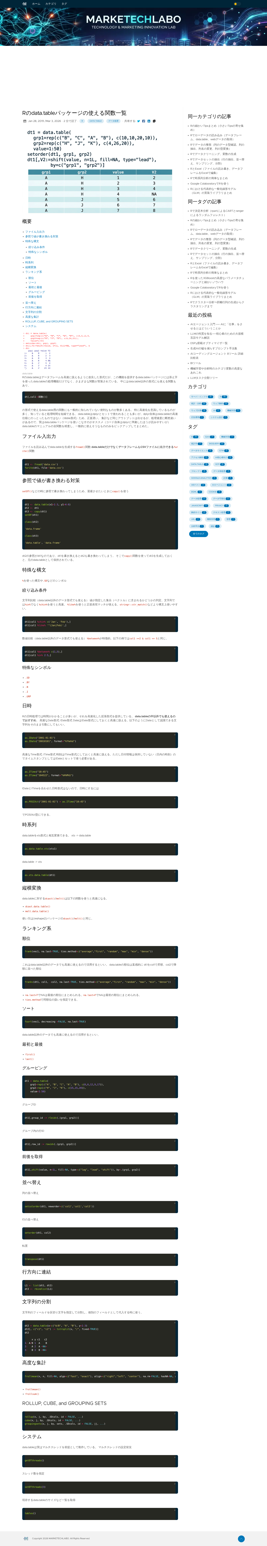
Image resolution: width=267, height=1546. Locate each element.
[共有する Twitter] (138, 121)
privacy (221, 506)
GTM (223, 451)
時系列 (29, 262)
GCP (219, 464)
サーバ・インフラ (201, 397)
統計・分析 (198, 404)
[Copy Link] (154, 121)
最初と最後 (35, 287)
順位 (31, 278)
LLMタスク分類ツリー (204, 378)
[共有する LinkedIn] (149, 121)
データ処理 (113, 121)
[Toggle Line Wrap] (171, 1367)
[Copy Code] (165, 387)
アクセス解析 (199, 458)
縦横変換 (30, 267)
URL (195, 519)
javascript (199, 506)
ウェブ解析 (220, 404)
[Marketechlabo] (26, 4)
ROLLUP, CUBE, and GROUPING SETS (49, 321)
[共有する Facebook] (143, 121)
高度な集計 (32, 317)
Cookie (214, 492)
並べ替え (30, 302)
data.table (96, 121)
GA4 (209, 437)
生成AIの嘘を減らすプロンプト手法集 (213, 348)
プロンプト (198, 471)
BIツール (195, 363)
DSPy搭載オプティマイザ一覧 (209, 343)
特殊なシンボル (38, 252)
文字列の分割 (33, 312)
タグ (64, 3)
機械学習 (233, 411)
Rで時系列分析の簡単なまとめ (209, 178)
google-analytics (203, 478)
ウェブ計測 (198, 411)
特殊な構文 (32, 241)
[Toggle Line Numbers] (171, 387)
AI (216, 411)
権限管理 (212, 519)
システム (30, 326)
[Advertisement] (133, 70)
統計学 (196, 444)
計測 (227, 478)
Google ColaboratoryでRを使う (209, 183)
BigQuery (215, 444)
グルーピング (36, 292)
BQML (195, 492)
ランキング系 (33, 272)
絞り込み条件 (36, 247)
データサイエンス (201, 451)
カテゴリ (51, 3)
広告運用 (196, 417)
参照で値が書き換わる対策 (41, 236)
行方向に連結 (33, 307)
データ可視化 (221, 499)
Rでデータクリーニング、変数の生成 (213, 154)
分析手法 (196, 526)
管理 (230, 519)
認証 (214, 526)
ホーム (36, 3)
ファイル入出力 (35, 232)
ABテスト (197, 485)
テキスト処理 (221, 513)
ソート (32, 282)
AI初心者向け (223, 458)
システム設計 (218, 417)
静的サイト (198, 513)
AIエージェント (221, 485)
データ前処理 (221, 471)
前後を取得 (35, 296)
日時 (28, 258)
